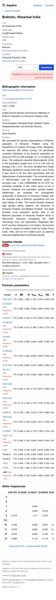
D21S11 (7, 369)
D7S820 (7, 431)
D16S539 (7, 322)
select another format (37, 546)
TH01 (5, 463)
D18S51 (7, 336)
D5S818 (7, 412)
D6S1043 (7, 416)
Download (46, 67)
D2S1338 (7, 383)
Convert (49, 5)
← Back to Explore (11, 10)
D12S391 (7, 303)
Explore (38, 5)
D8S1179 (7, 435)
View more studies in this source (17, 90)
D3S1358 (7, 398)
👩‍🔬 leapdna (9, 5)
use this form (14, 579)
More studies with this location (14, 61)
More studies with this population (15, 50)
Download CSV (16, 546)
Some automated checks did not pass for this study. (37, 76)
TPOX (6, 467)
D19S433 (7, 350)
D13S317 (7, 317)
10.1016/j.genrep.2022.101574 (17, 98)
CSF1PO (7, 299)
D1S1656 (7, 365)
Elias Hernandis (19, 575)
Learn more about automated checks (27, 245)
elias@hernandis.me (36, 579)
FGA (5, 449)
